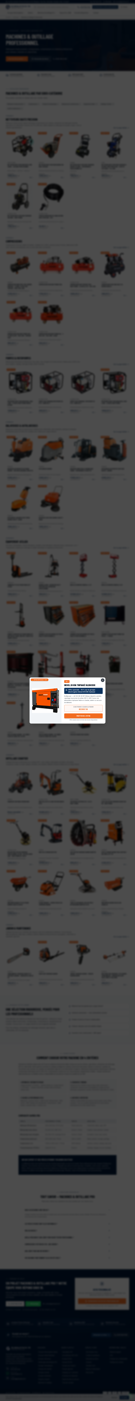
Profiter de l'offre (83, 716)
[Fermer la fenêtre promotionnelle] (102, 680)
